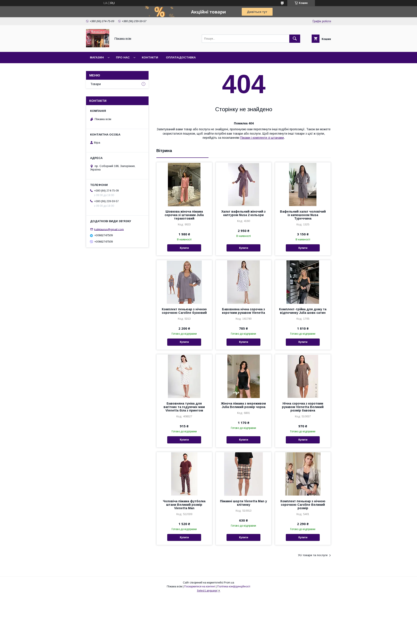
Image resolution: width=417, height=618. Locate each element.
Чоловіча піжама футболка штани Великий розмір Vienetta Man (184, 504)
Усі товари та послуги (313, 555)
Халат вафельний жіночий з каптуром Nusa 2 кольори (243, 213)
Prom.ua (229, 582)
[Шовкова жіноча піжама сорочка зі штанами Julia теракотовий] (184, 184)
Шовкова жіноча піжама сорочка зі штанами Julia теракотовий (184, 215)
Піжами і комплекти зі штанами (262, 137)
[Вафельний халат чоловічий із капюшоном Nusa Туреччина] (303, 184)
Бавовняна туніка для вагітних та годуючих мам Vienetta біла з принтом (184, 407)
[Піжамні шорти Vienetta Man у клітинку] (243, 474)
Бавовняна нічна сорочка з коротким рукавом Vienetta (243, 310)
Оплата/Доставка (181, 57)
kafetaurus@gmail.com (109, 229)
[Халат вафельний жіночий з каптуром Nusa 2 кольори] (243, 184)
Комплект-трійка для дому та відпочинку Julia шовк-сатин (302, 310)
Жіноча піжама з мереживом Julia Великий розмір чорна (243, 405)
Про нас (123, 57)
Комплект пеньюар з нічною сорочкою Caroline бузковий (184, 310)
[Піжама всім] (97, 46)
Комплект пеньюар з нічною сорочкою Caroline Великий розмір (302, 504)
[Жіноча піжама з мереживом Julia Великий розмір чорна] (243, 376)
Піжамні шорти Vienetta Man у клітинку (243, 502)
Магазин (97, 57)
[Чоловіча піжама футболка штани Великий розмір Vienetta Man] (184, 474)
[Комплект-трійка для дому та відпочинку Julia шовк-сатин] (303, 282)
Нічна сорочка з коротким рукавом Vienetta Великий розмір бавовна (303, 407)
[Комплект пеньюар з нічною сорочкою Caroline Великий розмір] (303, 474)
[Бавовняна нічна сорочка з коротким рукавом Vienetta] (243, 282)
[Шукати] (294, 39)
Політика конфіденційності (233, 586)
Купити (184, 248)
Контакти (150, 57)
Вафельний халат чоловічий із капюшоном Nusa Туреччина (303, 215)
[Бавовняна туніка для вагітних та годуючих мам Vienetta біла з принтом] (184, 376)
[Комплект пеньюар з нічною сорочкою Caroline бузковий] (184, 282)
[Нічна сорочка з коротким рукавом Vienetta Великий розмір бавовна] (303, 376)
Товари (95, 84)
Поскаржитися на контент (199, 586)
